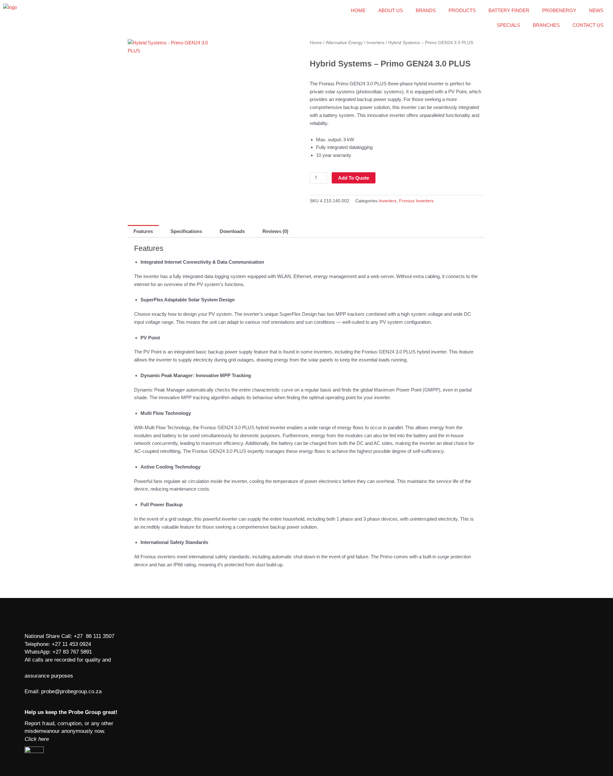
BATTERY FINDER (508, 10)
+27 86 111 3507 (94, 636)
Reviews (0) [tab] (275, 231)
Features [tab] (143, 231)
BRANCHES (546, 25)
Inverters (375, 42)
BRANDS (426, 10)
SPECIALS (508, 25)
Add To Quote (353, 178)
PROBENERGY (559, 10)
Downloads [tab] (232, 231)
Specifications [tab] (186, 231)
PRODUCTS (462, 10)
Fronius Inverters (416, 200)
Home (316, 42)
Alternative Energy (344, 42)
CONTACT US (587, 25)
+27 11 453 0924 (71, 644)
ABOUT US (390, 10)
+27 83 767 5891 (72, 652)
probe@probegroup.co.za (71, 691)
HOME (358, 10)
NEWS (596, 10)
